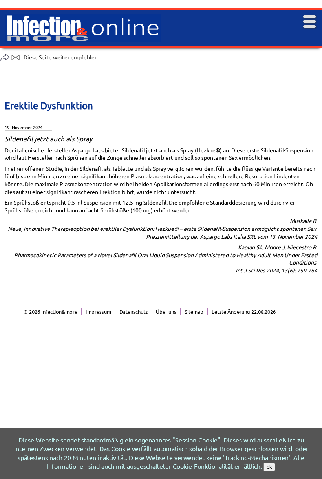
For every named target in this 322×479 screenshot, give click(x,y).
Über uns (166, 311)
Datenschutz (133, 311)
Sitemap (194, 311)
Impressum (98, 311)
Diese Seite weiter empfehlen (61, 56)
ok (269, 467)
